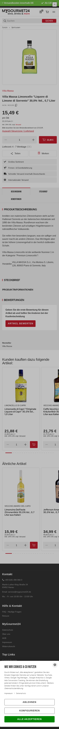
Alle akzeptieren (29, 719)
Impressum (8, 693)
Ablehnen (29, 702)
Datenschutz (21, 693)
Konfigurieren (29, 710)
